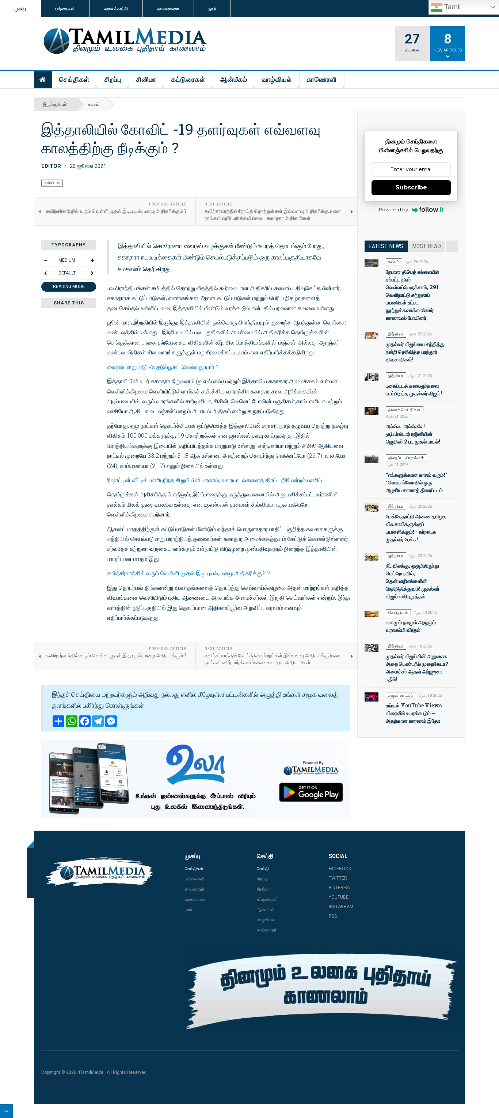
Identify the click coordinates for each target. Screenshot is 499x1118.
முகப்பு (20, 8)
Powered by (393, 209)
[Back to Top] (6, 1111)
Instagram (341, 906)
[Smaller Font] (45, 260)
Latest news (386, 246)
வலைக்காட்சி (116, 8)
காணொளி (322, 79)
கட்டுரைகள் (188, 79)
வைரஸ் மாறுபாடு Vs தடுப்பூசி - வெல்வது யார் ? (163, 367)
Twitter (338, 878)
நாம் (212, 8)
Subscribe (411, 187)
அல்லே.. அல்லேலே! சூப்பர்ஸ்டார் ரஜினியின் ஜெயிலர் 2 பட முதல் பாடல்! (413, 434)
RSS (333, 916)
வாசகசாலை (168, 8)
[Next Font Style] (92, 273)
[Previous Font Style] (45, 273)
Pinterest (340, 887)
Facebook (340, 868)
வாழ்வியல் (277, 79)
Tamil (451, 7)
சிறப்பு (112, 79)
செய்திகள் (74, 79)
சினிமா (146, 79)
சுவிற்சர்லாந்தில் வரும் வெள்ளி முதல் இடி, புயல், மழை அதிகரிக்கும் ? (188, 573)
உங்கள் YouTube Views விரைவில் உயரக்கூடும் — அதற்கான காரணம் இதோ (414, 713)
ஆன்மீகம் (233, 79)
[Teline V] (124, 41)
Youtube (338, 897)
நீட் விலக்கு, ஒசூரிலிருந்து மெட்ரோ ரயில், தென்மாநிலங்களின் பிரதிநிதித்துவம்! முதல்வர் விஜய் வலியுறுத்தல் (412, 581)
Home (43, 79)
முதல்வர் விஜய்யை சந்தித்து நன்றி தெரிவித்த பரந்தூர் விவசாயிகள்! (415, 352)
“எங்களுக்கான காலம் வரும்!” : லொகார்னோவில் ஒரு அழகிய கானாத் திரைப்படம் (416, 482)
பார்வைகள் (65, 8)
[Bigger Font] (92, 260)
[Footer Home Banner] (321, 992)
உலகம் (93, 104)
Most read (426, 246)
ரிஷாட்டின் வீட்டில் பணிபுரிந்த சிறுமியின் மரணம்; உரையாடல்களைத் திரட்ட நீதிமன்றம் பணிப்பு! (216, 480)
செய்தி (263, 868)
